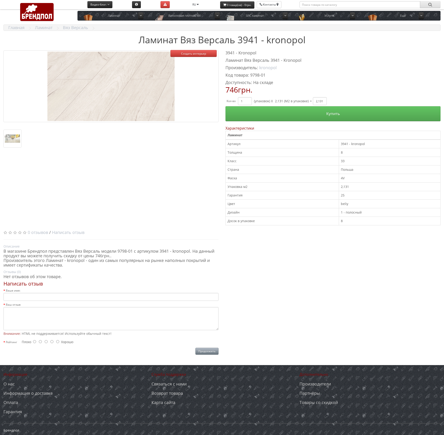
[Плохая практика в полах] (165, 4)
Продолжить (207, 351)
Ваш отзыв (13, 305)
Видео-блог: (98, 4)
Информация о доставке (28, 393)
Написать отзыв (68, 232)
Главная (16, 27)
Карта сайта (163, 402)
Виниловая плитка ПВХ (184, 15)
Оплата (10, 402)
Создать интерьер (193, 54)
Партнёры (309, 393)
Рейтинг (11, 342)
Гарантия (12, 411)
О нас (9, 384)
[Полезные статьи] (136, 4)
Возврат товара (167, 393)
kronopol (268, 67)
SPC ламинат (255, 15)
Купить (333, 113)
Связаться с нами (169, 384)
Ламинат (114, 15)
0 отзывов (38, 232)
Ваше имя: (13, 290)
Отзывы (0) (12, 272)
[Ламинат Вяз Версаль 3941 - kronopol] (111, 86)
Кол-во (231, 101)
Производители (315, 384)
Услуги (329, 15)
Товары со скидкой (318, 402)
